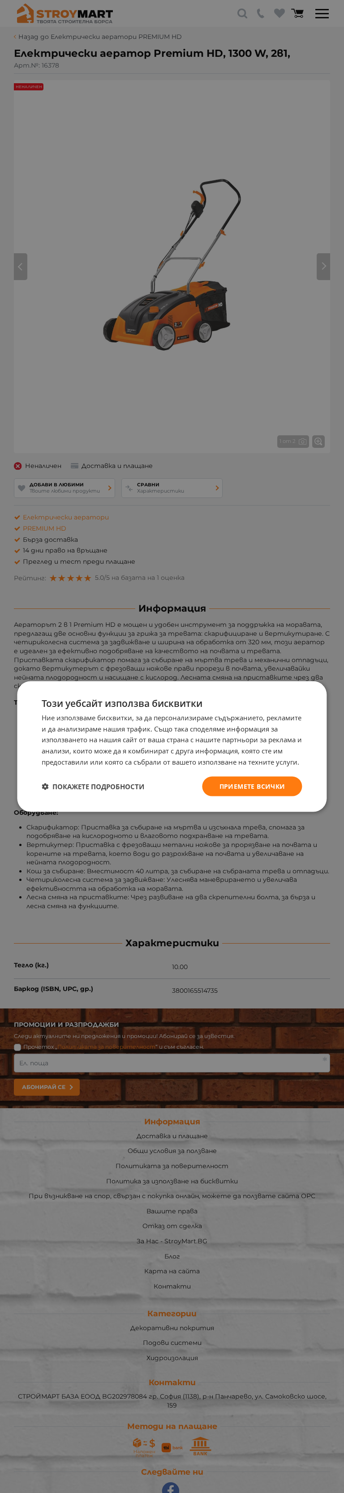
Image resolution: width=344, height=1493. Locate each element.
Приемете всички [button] (252, 786)
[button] (93, 786)
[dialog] (172, 746)
